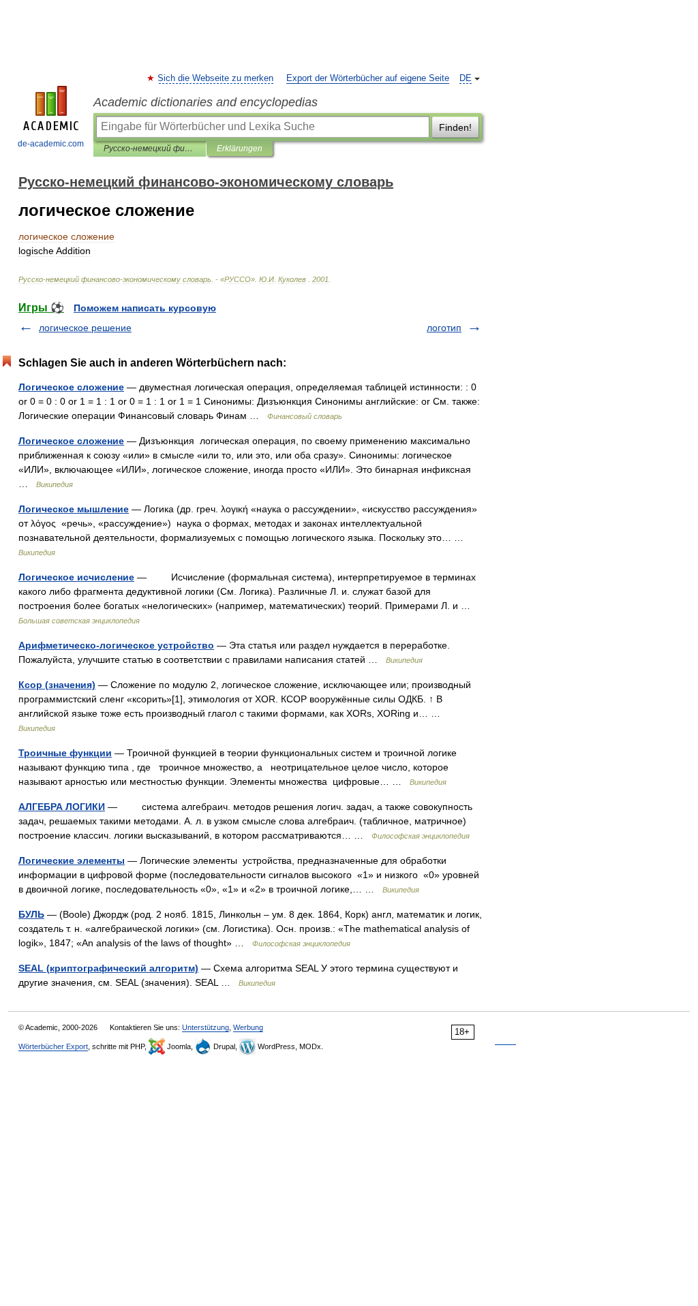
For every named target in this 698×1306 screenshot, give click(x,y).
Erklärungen (239, 148)
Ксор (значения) (56, 684)
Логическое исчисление (76, 577)
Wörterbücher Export (53, 1046)
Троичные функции (65, 752)
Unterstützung (205, 1027)
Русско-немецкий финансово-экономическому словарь (150, 148)
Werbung (248, 1027)
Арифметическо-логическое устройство (116, 645)
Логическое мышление (73, 508)
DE (465, 78)
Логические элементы (71, 860)
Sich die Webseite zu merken (216, 78)
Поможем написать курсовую (145, 307)
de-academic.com (51, 144)
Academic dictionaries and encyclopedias (205, 102)
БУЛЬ (31, 914)
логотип (444, 327)
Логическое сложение (71, 387)
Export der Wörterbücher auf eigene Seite (367, 78)
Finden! (455, 127)
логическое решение (85, 327)
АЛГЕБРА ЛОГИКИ (61, 806)
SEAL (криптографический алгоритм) (108, 968)
